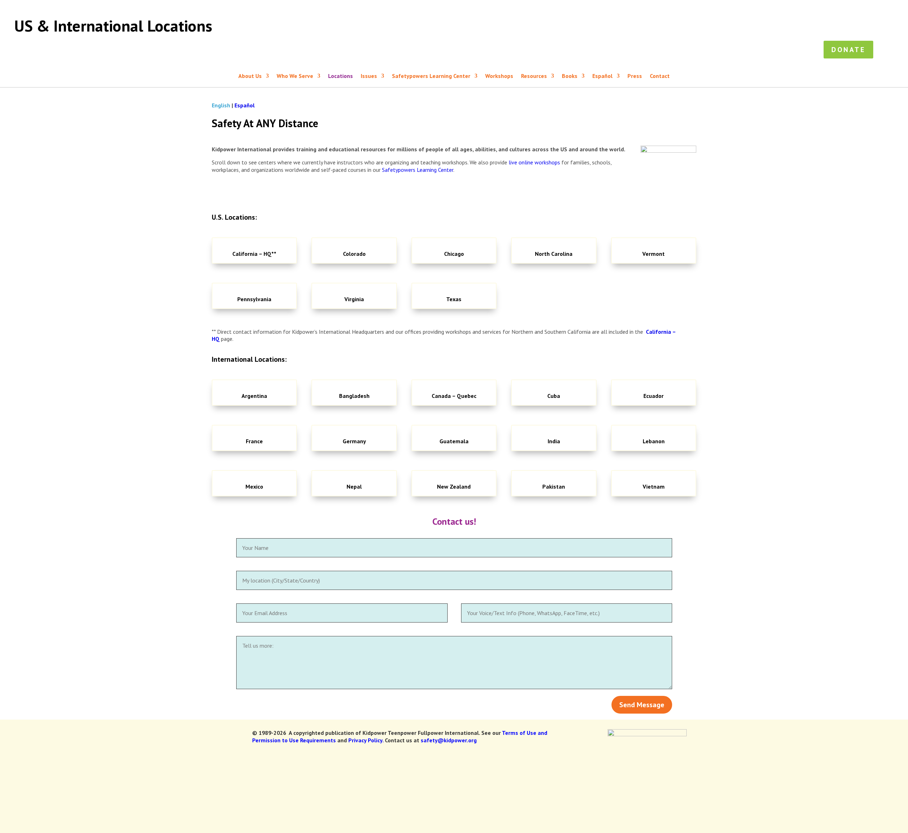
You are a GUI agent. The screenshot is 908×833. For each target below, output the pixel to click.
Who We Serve (665, 7)
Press (859, 7)
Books (736, 7)
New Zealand (454, 486)
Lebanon (654, 441)
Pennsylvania (254, 299)
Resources (705, 7)
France (254, 441)
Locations (831, 7)
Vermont (653, 253)
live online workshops (534, 162)
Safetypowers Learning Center (836, 27)
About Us (797, 7)
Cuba (553, 395)
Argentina (254, 395)
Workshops (735, 27)
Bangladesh (354, 395)
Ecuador (653, 395)
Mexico (254, 486)
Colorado (354, 253)
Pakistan (553, 486)
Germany (354, 441)
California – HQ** (254, 253)
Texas (453, 299)
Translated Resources (611, 7)
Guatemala (454, 441)
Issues (696, 27)
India (554, 441)
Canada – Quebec (454, 395)
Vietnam (654, 486)
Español (765, 7)
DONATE (889, 7)
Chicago (454, 253)
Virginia (354, 299)
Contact (660, 76)
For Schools (773, 27)
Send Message (641, 704)
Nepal (354, 486)
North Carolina (553, 253)
